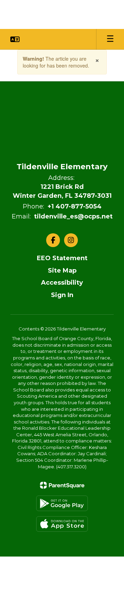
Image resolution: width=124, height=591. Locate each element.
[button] (15, 39)
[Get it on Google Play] (62, 503)
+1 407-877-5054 (75, 206)
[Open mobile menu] (110, 39)
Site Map (62, 270)
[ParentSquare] (62, 485)
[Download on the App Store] (62, 524)
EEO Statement (62, 258)
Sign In (62, 295)
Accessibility (62, 282)
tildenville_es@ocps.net (73, 216)
